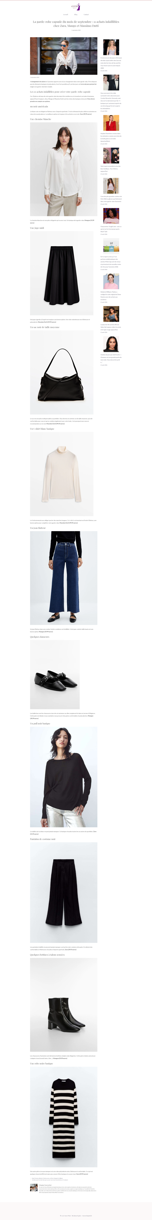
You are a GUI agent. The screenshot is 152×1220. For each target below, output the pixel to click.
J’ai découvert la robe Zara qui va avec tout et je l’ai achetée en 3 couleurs (50, 1180)
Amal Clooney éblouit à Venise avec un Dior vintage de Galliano (47, 1178)
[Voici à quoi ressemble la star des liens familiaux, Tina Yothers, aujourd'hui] (111, 162)
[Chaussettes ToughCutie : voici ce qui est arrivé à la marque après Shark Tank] (111, 222)
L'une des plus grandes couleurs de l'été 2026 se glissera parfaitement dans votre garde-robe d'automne (111, 198)
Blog (75, 14)
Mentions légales (76, 1216)
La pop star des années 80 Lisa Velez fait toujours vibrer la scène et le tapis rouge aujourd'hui (111, 327)
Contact (86, 14)
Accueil (65, 14)
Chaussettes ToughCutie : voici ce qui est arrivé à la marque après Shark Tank (111, 229)
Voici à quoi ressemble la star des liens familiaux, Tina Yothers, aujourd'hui (110, 168)
